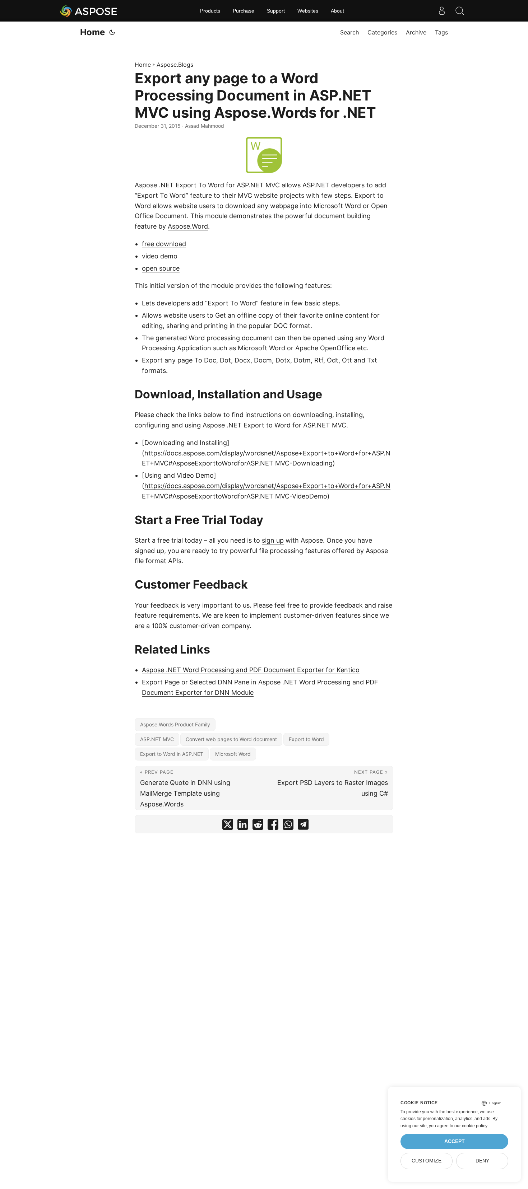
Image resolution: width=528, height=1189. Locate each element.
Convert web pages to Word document (231, 739)
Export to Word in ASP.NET (171, 754)
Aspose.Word (188, 226)
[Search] (460, 11)
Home (92, 32)
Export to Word (306, 739)
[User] (442, 11)
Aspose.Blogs (175, 64)
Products (210, 11)
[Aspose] (89, 11)
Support (276, 11)
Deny (482, 1161)
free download (164, 244)
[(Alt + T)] (112, 32)
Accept (454, 1141)
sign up (273, 540)
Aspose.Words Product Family (175, 724)
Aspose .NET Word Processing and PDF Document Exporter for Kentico (251, 670)
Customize (426, 1161)
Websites (307, 11)
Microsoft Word (233, 754)
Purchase (243, 11)
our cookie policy (470, 1125)
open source (161, 268)
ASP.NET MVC (157, 739)
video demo (159, 256)
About (337, 11)
